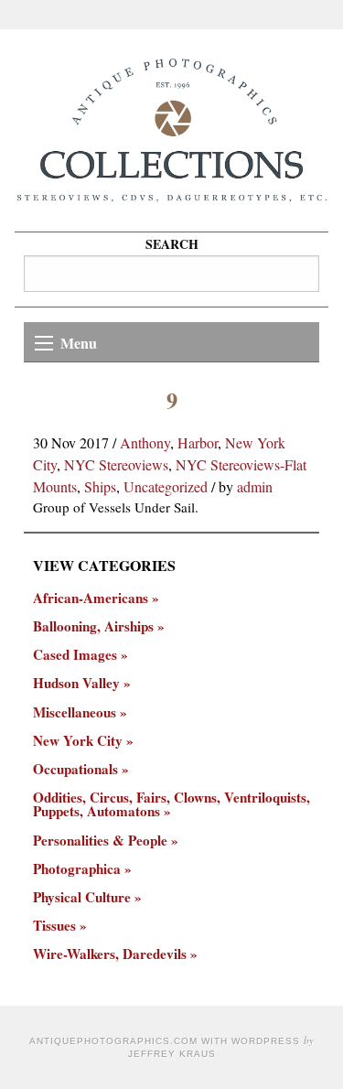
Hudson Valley (76, 683)
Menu (78, 342)
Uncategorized (165, 486)
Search (171, 243)
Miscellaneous (74, 712)
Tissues (54, 926)
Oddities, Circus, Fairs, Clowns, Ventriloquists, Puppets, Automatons (171, 804)
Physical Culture (82, 897)
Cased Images (75, 655)
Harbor (197, 442)
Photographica (77, 869)
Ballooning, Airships (93, 626)
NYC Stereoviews (116, 464)
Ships (100, 486)
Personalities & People (100, 840)
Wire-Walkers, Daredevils (110, 954)
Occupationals (75, 769)
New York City (78, 741)
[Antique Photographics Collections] (171, 130)
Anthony (145, 442)
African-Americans (90, 598)
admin (255, 486)
